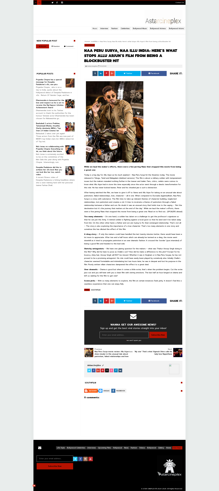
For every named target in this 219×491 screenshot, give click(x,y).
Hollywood (117, 448)
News (126, 448)
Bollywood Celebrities (76, 448)
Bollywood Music (140, 28)
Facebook (154, 73)
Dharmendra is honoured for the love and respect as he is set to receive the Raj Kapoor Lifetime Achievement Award (50, 104)
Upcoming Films (104, 448)
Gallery (161, 448)
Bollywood (151, 448)
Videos (142, 448)
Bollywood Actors (176, 28)
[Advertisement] (109, 31)
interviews (91, 448)
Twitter (128, 73)
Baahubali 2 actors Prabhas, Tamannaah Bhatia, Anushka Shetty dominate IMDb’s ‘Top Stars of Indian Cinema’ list (48, 127)
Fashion (134, 448)
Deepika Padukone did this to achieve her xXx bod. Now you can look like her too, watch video (49, 171)
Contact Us (180, 2)
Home (168, 448)
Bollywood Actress (158, 28)
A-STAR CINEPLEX (148, 489)
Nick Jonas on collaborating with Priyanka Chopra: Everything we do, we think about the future (50, 149)
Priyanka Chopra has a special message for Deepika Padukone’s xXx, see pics (49, 82)
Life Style (61, 448)
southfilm (95, 290)
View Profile (94, 365)
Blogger (93, 391)
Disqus (106, 391)
